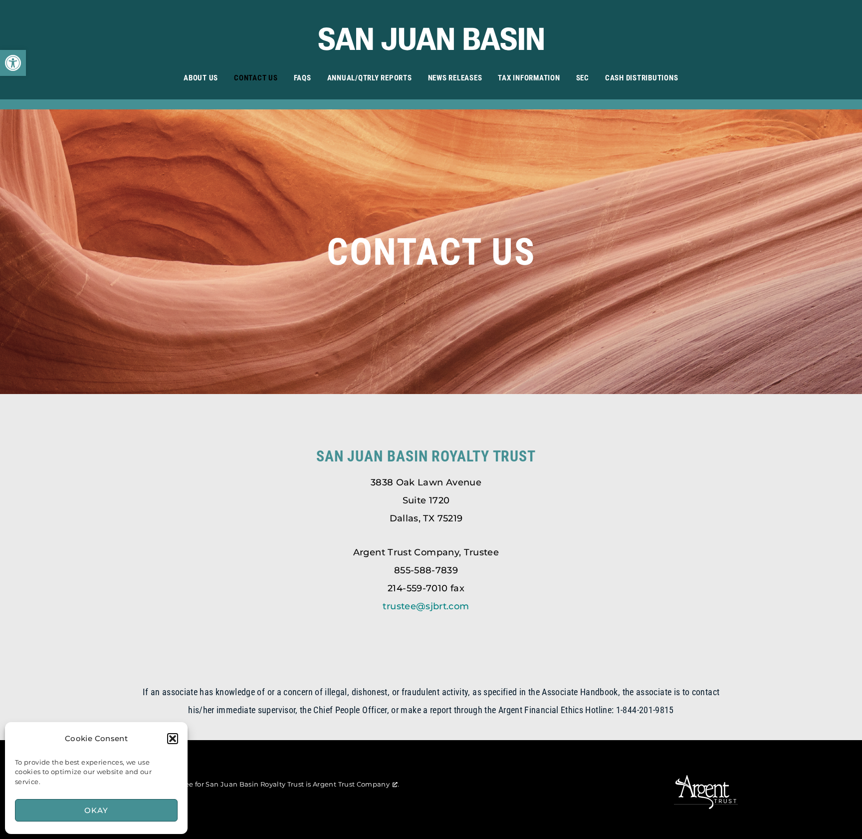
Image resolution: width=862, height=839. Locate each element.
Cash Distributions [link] (641, 77)
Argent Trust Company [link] (351, 784)
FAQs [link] (302, 77)
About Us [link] (201, 77)
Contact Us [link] (256, 77)
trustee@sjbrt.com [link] (426, 606)
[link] (13, 63)
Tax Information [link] (529, 77)
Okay (96, 810)
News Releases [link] (455, 77)
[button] (173, 739)
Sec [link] (582, 77)
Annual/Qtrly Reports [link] (369, 77)
